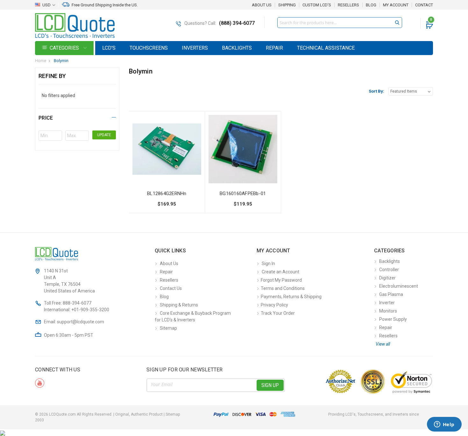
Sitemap (168, 328)
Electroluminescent (398, 286)
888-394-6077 (77, 303)
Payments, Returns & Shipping (291, 296)
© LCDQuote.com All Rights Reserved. (107, 414)
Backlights (237, 48)
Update (104, 135)
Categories (65, 48)
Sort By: (376, 91)
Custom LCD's (316, 5)
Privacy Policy (274, 304)
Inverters (195, 48)
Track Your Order (278, 313)
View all (383, 344)
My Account (395, 5)
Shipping (287, 5)
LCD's (109, 48)
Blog (371, 5)
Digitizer (387, 277)
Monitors (388, 310)
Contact (424, 5)
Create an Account (280, 271)
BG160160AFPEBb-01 (243, 193)
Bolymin (61, 60)
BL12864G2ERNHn (167, 193)
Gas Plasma (391, 294)
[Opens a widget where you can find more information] (444, 425)
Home (40, 60)
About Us (262, 5)
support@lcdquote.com (80, 321)
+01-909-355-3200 (90, 309)
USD (46, 5)
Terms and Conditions (283, 288)
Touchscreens (149, 48)
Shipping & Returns (179, 304)
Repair (274, 48)
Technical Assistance (326, 48)
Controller (389, 269)
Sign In (268, 263)
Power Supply (393, 319)
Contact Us (171, 288)
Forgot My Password (281, 280)
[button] (77, 117)
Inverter (387, 302)
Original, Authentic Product (139, 414)
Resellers (348, 5)
